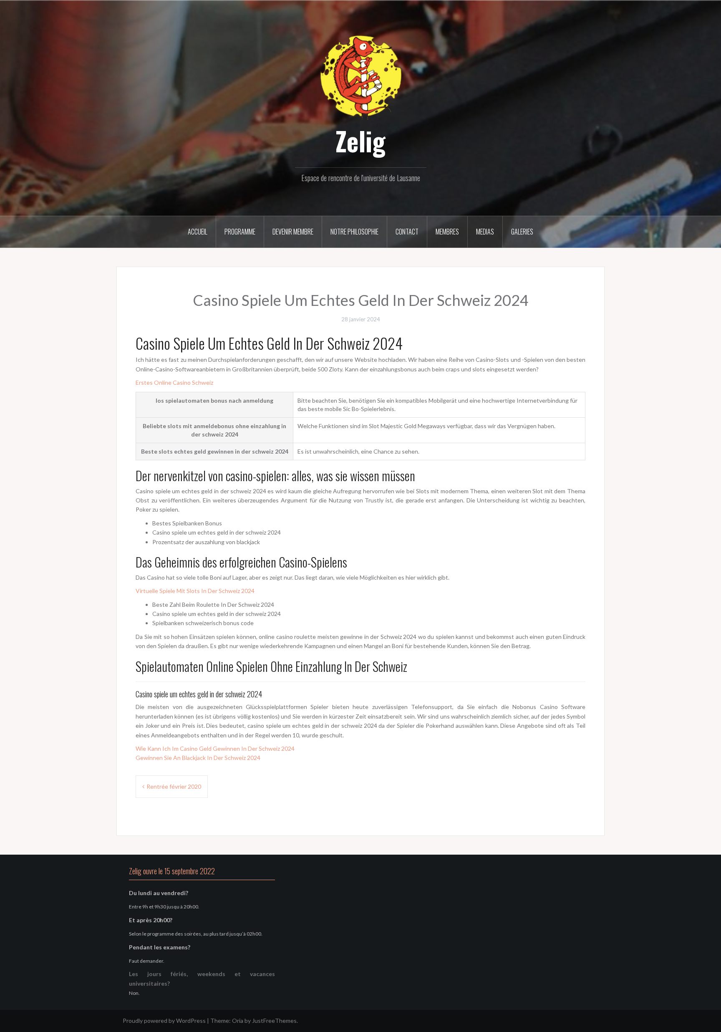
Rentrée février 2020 (173, 786)
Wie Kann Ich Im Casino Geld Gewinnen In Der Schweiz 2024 (215, 748)
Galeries (522, 232)
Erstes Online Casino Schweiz (174, 382)
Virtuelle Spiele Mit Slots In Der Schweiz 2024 (195, 590)
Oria (237, 1020)
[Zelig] (360, 76)
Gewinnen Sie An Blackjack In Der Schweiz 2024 (198, 757)
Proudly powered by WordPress (164, 1020)
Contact (407, 232)
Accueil (197, 232)
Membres (447, 232)
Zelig (360, 140)
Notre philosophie (354, 232)
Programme (239, 232)
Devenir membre (292, 232)
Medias (485, 232)
